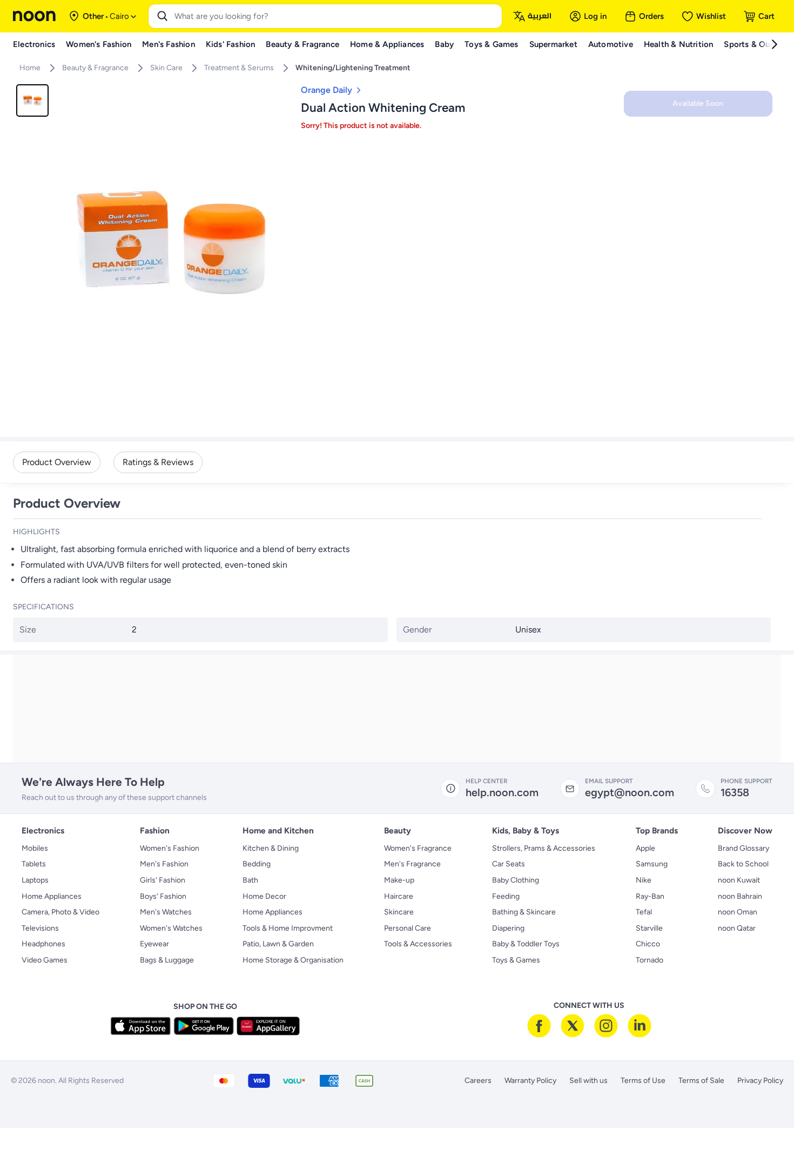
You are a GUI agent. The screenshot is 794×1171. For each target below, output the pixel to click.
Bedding (257, 864)
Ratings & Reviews (158, 462)
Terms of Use (643, 1080)
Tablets (34, 864)
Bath (250, 880)
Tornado (649, 960)
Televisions (40, 928)
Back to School (743, 864)
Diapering (508, 928)
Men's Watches (166, 912)
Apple (645, 848)
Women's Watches (171, 928)
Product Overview (56, 462)
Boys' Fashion (163, 896)
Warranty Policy (530, 1080)
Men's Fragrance (412, 864)
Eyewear (154, 943)
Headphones (43, 943)
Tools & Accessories (418, 943)
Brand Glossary (743, 848)
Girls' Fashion (162, 880)
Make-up (399, 880)
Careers (478, 1080)
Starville (649, 928)
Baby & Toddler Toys (526, 943)
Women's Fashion (169, 848)
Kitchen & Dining (271, 848)
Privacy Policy (760, 1080)
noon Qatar (737, 928)
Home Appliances (52, 896)
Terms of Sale (701, 1080)
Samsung (652, 864)
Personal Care (407, 928)
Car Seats (508, 864)
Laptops (35, 880)
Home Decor (264, 896)
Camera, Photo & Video (60, 912)
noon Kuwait (739, 880)
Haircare (398, 896)
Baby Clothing (515, 880)
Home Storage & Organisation (293, 960)
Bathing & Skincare (524, 912)
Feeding (506, 896)
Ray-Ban (650, 896)
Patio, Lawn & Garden (278, 943)
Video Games (45, 960)
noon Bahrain (740, 896)
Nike (643, 880)
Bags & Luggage (167, 960)
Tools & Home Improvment (288, 928)
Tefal (644, 912)
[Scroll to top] (765, 1137)
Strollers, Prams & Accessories (543, 848)
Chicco (648, 943)
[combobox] (335, 16)
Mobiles (35, 848)
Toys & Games (516, 960)
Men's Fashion (164, 864)
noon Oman (737, 912)
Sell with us (588, 1080)
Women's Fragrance (418, 848)
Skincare (399, 912)
